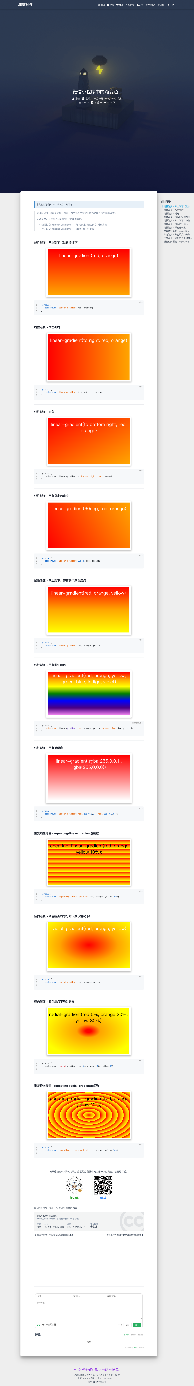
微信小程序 (48, 1208)
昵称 (39, 1296)
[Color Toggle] (173, 4)
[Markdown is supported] (39, 1325)
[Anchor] (81, 242)
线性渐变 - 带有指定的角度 (177, 217)
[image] (89, 272)
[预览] (55, 1325)
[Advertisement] (89, 1261)
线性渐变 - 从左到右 (173, 210)
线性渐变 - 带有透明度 (175, 227)
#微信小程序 (71, 1208)
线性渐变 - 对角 (171, 213)
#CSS (62, 1208)
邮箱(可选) (76, 1296)
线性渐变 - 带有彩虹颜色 (176, 224)
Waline (136, 1347)
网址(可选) (111, 1296)
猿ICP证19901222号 (97, 1382)
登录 (127, 1325)
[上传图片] (51, 1325)
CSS (39, 1208)
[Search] (168, 4)
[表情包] (47, 1325)
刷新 (89, 1342)
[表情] (43, 1325)
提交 (136, 1325)
